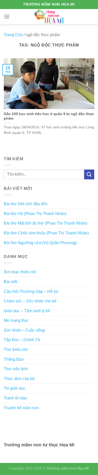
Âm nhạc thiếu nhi (20, 272)
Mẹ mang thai (16, 320)
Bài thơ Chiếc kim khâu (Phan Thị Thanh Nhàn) (46, 233)
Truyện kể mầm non (21, 408)
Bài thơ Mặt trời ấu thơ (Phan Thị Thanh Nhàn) (45, 223)
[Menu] (7, 16)
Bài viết (10, 282)
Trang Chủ (13, 35)
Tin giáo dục (15, 388)
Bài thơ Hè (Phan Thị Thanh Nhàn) (35, 214)
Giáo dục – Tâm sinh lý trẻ (27, 311)
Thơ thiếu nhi (16, 349)
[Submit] (89, 174)
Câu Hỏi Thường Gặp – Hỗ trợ (31, 291)
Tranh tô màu (15, 398)
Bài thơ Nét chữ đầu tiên (25, 204)
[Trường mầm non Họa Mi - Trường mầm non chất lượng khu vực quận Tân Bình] (49, 16)
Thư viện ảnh (16, 369)
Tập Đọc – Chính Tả (22, 340)
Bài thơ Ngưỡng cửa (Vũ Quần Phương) (40, 243)
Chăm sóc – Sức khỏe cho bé (30, 301)
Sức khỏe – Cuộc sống (24, 330)
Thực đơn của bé (19, 379)
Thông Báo (14, 359)
